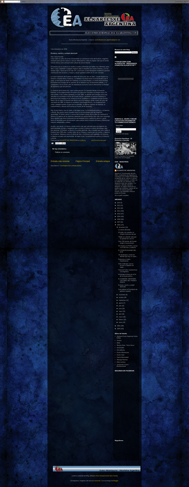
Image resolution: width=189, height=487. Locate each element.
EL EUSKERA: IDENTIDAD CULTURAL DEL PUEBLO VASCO (127, 280)
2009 (119, 216)
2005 (119, 326)
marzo (121, 317)
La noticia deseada (124, 230)
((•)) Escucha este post (98, 140)
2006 (119, 225)
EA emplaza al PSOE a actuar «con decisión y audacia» (127, 246)
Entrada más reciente (60, 161)
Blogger (115, 481)
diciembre (122, 227)
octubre (121, 297)
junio (120, 308)
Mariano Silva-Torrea (96, 476)
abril (120, 314)
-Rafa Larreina (120, 362)
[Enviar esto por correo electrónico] (56, 143)
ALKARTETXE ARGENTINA (69, 140)
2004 (119, 328)
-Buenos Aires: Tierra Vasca (125, 345)
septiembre (122, 300)
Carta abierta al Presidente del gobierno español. (127, 290)
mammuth (97, 481)
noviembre (122, 294)
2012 (119, 208)
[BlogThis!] (58, 143)
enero (121, 322)
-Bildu (118, 343)
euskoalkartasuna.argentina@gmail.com (107, 40)
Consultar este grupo (122, 134)
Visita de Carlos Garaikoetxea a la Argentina (127, 270)
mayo (121, 311)
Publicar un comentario (62, 152)
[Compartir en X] (60, 143)
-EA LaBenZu (120, 350)
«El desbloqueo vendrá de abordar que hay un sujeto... (128, 255)
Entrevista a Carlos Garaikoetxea (124, 260)
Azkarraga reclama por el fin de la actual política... (127, 275)
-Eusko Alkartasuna (122, 352)
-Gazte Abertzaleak (122, 357)
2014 (119, 203)
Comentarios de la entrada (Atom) (70, 165)
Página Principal (83, 161)
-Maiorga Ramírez (122, 359)
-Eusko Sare (120, 355)
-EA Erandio (120, 347)
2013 (119, 205)
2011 (119, 211)
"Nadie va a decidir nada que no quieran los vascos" (127, 237)
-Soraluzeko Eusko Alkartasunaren (122, 365)
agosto (121, 303)
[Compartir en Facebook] (62, 143)
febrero (121, 319)
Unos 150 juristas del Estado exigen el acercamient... (127, 242)
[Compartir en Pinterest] (65, 143)
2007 (119, 222)
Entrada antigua (103, 161)
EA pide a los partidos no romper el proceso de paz (127, 233)
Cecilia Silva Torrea (111, 476)
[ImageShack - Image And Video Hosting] (115, 57)
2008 (119, 219)
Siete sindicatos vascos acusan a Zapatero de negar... (126, 265)
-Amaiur (118, 340)
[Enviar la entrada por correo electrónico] (52, 143)
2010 (119, 214)
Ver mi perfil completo (122, 195)
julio (120, 306)
